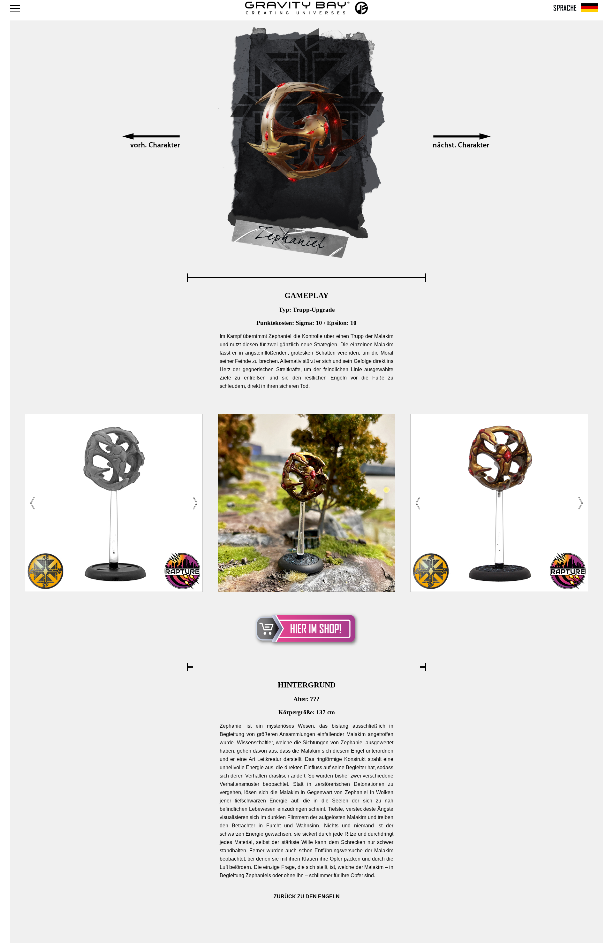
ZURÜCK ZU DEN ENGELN (307, 896)
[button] (195, 503)
